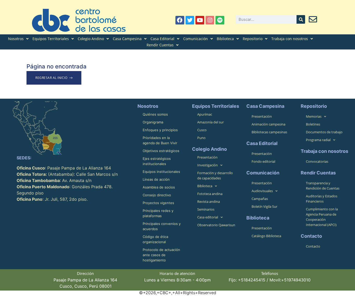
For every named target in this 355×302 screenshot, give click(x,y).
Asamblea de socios (159, 187)
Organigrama (153, 122)
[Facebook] (179, 20)
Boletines (313, 124)
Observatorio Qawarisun (216, 225)
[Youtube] (199, 20)
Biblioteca (225, 38)
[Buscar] (301, 19)
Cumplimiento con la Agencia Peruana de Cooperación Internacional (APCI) (322, 217)
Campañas (260, 198)
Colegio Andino (91, 38)
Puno (201, 137)
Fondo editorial (263, 161)
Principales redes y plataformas (158, 213)
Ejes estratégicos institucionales (157, 161)
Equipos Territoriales (50, 38)
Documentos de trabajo (324, 132)
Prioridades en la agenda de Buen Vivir (160, 140)
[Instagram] (210, 20)
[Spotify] (219, 20)
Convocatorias (317, 161)
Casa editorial (207, 217)
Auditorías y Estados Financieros (321, 199)
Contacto (313, 246)
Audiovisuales (262, 190)
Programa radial (318, 139)
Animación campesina (268, 124)
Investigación (207, 165)
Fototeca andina (209, 193)
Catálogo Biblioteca (266, 236)
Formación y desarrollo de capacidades (215, 175)
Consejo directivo (157, 195)
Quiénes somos (155, 114)
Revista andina (208, 201)
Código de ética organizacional (155, 239)
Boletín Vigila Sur (264, 206)
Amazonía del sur (210, 122)
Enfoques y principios (160, 130)
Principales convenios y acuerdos (162, 226)
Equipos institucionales (161, 171)
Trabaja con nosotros (289, 38)
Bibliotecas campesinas (269, 132)
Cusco (202, 130)
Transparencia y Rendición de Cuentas (322, 186)
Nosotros (16, 38)
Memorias (313, 116)
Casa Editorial (162, 38)
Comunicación (195, 38)
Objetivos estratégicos (161, 151)
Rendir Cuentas (160, 44)
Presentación (207, 157)
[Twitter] (190, 20)
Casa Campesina (127, 38)
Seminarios (205, 209)
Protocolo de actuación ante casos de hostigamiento (161, 255)
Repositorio (252, 38)
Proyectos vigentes (158, 203)
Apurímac (204, 114)
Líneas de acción (156, 179)
